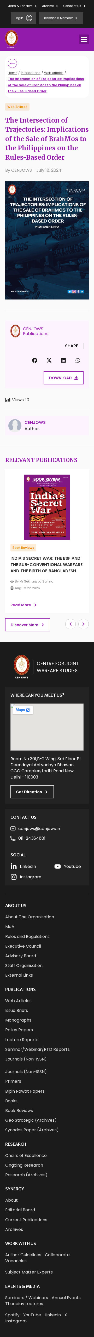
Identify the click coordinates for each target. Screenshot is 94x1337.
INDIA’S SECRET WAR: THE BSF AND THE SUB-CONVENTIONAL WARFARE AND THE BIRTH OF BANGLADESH (46, 564)
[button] (84, 39)
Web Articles (53, 73)
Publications (30, 73)
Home (12, 73)
